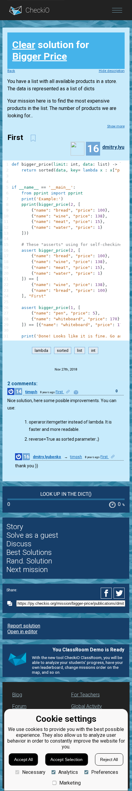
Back (11, 71)
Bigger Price (39, 56)
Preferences (104, 772)
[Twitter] (119, 593)
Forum (19, 706)
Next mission (27, 569)
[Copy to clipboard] (11, 603)
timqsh (31, 392)
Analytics (68, 772)
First (60, 392)
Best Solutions (29, 552)
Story (14, 526)
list (79, 350)
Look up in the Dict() (65, 494)
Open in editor (22, 632)
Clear (23, 45)
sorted (62, 350)
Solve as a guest (32, 535)
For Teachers (85, 695)
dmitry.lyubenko (115, 147)
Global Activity (86, 706)
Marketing (70, 783)
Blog (17, 695)
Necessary (33, 772)
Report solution (23, 626)
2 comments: (22, 383)
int (93, 350)
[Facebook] (107, 593)
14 (18, 391)
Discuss (19, 544)
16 (26, 457)
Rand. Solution (29, 561)
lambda (41, 350)
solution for (50, 50)
